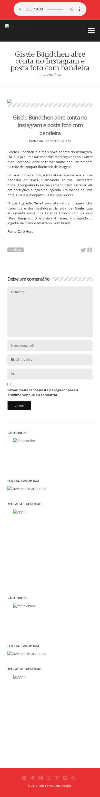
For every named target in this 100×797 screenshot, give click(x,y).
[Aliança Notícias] (30, 34)
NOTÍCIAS (55, 75)
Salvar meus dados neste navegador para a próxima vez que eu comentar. (42, 392)
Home (42, 75)
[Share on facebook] (90, 250)
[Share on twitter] (83, 250)
